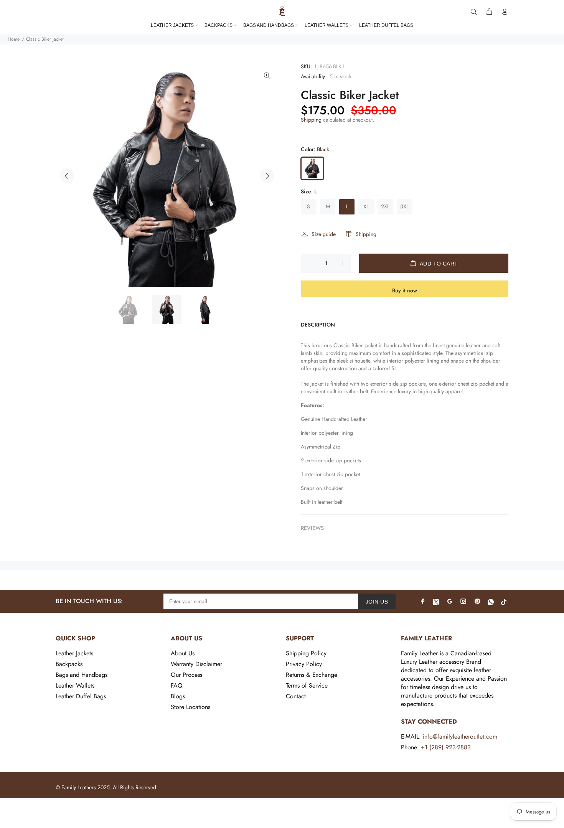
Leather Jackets (74, 653)
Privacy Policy (304, 664)
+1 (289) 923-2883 (446, 747)
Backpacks (69, 664)
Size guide (324, 234)
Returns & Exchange (311, 674)
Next (267, 175)
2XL (385, 206)
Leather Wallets (75, 685)
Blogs (178, 696)
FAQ (177, 685)
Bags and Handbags (81, 674)
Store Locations (190, 707)
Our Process (186, 674)
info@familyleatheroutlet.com (460, 736)
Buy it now (404, 290)
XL (366, 206)
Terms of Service (307, 685)
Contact (296, 696)
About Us (183, 653)
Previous (66, 175)
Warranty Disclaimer (196, 664)
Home (14, 39)
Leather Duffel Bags (81, 696)
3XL (404, 206)
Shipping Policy (306, 653)
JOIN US (377, 602)
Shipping (311, 120)
